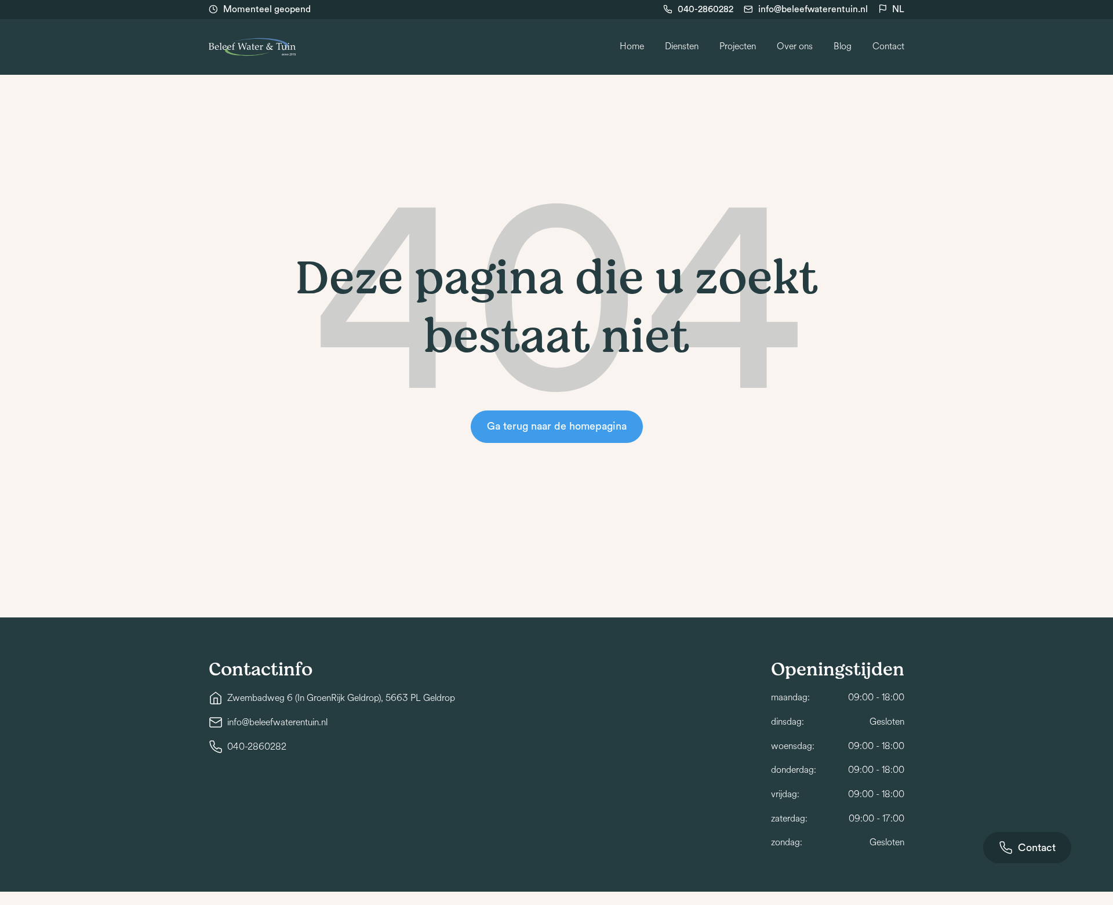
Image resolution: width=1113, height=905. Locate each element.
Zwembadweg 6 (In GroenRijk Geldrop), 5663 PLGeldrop (341, 698)
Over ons (795, 46)
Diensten (682, 46)
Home (632, 46)
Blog (843, 46)
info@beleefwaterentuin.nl (813, 9)
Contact (888, 46)
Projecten (737, 46)
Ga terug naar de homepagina (557, 426)
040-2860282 (705, 9)
